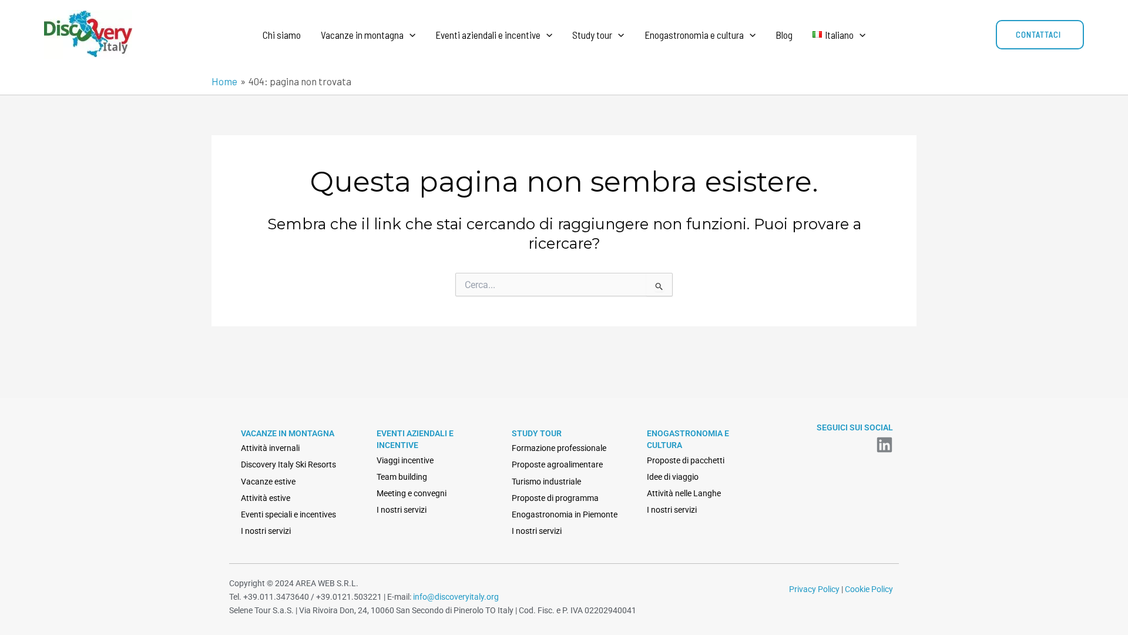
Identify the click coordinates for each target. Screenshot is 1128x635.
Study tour (592, 35)
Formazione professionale (559, 448)
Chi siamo (282, 35)
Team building (402, 477)
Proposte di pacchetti (685, 460)
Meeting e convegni (411, 493)
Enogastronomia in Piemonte (564, 514)
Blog (784, 35)
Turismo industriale (546, 481)
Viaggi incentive (405, 460)
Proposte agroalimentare (557, 464)
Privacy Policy (814, 589)
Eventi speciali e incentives (288, 514)
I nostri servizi (266, 531)
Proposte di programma (555, 498)
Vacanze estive (268, 481)
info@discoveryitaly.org (456, 596)
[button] (409, 34)
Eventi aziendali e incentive (487, 35)
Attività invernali (270, 448)
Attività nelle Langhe (684, 493)
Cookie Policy (869, 589)
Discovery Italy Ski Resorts (288, 464)
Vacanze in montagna (362, 35)
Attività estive (265, 498)
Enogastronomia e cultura (694, 35)
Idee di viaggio (673, 477)
